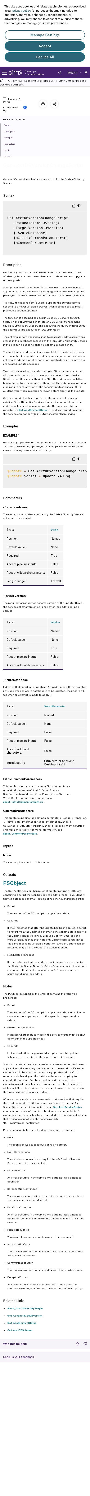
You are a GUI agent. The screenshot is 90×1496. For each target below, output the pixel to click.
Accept (45, 46)
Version (55, 622)
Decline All (45, 57)
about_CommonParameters (20, 833)
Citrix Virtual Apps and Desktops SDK (31, 80)
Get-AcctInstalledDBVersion (24, 1315)
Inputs (7, 150)
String (54, 529)
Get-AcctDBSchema (19, 1330)
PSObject (14, 883)
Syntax (7, 125)
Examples (8, 137)
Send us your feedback (18, 1357)
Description (9, 131)
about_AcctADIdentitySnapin (25, 1308)
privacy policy (21, 10)
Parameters (9, 144)
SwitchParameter (55, 706)
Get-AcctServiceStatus (33, 410)
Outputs (8, 156)
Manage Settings (45, 35)
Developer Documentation (34, 73)
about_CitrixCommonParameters (23, 801)
